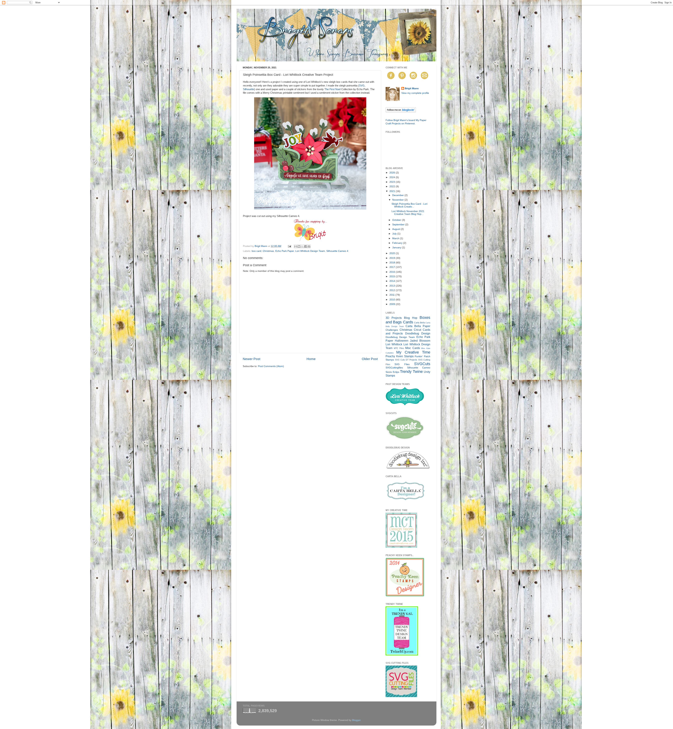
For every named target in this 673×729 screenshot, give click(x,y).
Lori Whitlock (394, 344)
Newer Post (251, 359)
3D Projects (394, 317)
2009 (392, 304)
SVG (362, 85)
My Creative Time (413, 352)
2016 (392, 272)
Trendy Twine (411, 371)
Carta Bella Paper (418, 326)
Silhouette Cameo (418, 367)
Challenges (392, 330)
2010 (392, 299)
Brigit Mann (412, 88)
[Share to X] (302, 246)
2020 (392, 253)
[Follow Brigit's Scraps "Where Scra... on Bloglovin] (401, 111)
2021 (392, 191)
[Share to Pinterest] (309, 246)
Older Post (370, 359)
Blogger (356, 720)
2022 (392, 186)
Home (311, 359)
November (398, 200)
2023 (392, 182)
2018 (392, 262)
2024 (392, 177)
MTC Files (399, 348)
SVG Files (402, 364)
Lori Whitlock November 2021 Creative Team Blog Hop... (408, 212)
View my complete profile (415, 93)
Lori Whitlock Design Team (310, 251)
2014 (392, 281)
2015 (392, 276)
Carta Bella (419, 322)
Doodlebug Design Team (400, 337)
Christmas (268, 251)
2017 (392, 267)
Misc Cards (412, 348)
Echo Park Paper (284, 251)
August (396, 229)
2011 (392, 295)
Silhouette (248, 89)
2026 (392, 172)
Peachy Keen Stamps (400, 356)
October (397, 220)
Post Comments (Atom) (271, 366)
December (398, 195)
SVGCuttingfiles (394, 367)
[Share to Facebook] (305, 246)
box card (256, 251)
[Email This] (295, 246)
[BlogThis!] (299, 246)
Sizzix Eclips (392, 372)
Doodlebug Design (417, 333)
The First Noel (332, 89)
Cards (408, 322)
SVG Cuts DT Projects (406, 360)
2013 (392, 285)
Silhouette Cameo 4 (337, 251)
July (394, 233)
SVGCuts (422, 364)
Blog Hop (410, 317)
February (397, 243)
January (397, 247)
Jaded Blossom (420, 340)
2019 (392, 258)
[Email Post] (289, 246)
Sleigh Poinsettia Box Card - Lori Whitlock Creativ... (409, 205)
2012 (392, 290)
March (396, 238)
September (398, 224)
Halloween (401, 340)
